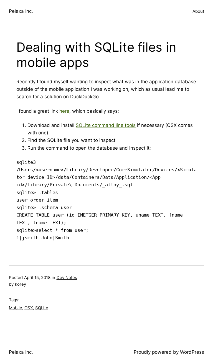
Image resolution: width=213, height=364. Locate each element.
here (64, 111)
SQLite (41, 307)
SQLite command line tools (106, 125)
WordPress (192, 352)
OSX (28, 307)
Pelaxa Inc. (21, 11)
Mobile (15, 307)
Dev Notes (67, 277)
